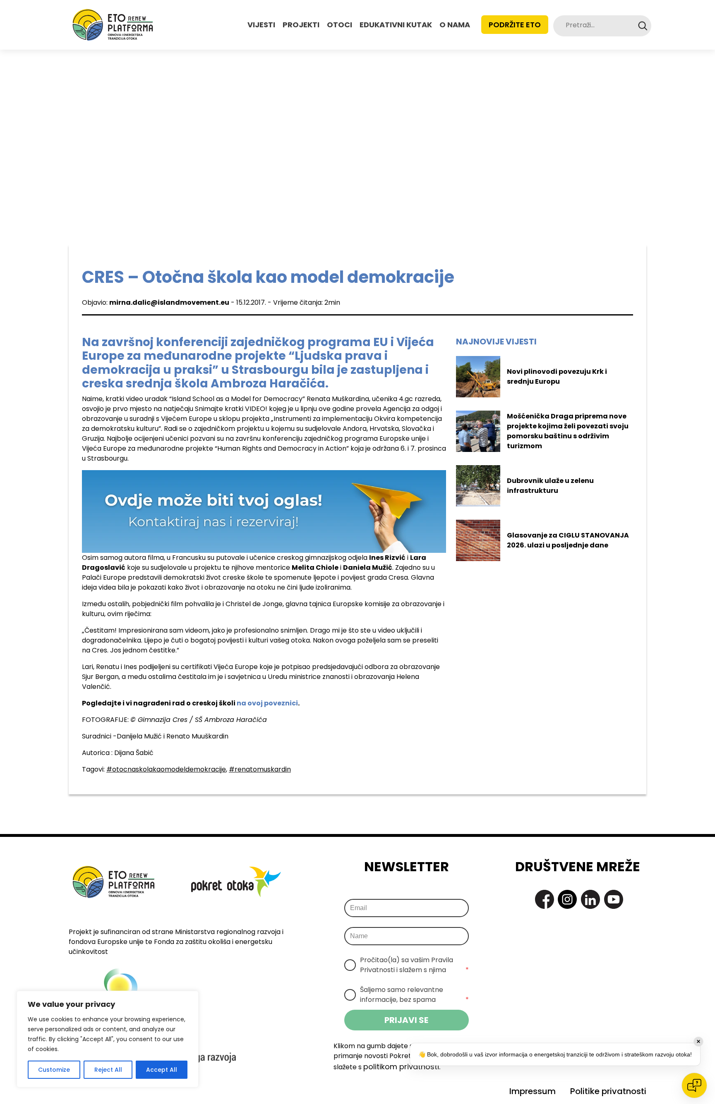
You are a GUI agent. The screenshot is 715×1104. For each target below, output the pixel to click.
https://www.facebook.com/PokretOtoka (544, 899)
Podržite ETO (515, 24)
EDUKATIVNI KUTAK (396, 24)
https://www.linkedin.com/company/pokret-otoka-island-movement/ (590, 899)
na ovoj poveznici (267, 703)
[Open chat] (694, 1085)
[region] (108, 1039)
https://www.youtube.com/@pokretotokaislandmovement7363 (613, 899)
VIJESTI (261, 24)
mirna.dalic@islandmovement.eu (169, 302)
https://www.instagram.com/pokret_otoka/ (567, 899)
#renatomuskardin (260, 769)
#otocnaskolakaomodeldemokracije (166, 769)
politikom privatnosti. (401, 1066)
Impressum (532, 1091)
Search (643, 26)
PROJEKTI (301, 24)
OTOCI (339, 24)
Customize (54, 1070)
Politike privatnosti (608, 1091)
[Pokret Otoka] (113, 25)
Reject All (108, 1070)
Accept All (161, 1070)
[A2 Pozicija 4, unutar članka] (264, 511)
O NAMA (454, 24)
